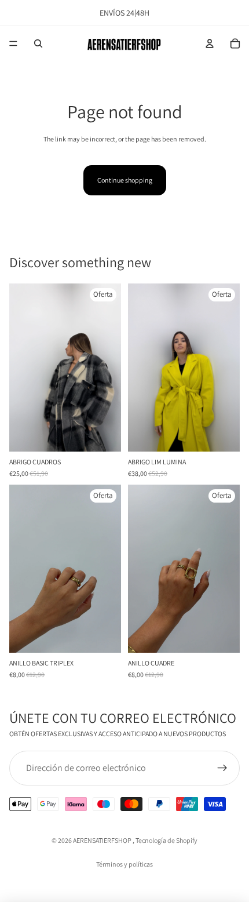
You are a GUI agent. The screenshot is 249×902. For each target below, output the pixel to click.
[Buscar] (38, 43)
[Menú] (13, 43)
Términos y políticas (124, 864)
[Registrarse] (222, 768)
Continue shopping (124, 180)
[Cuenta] (209, 43)
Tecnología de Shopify (166, 840)
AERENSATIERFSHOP (103, 840)
